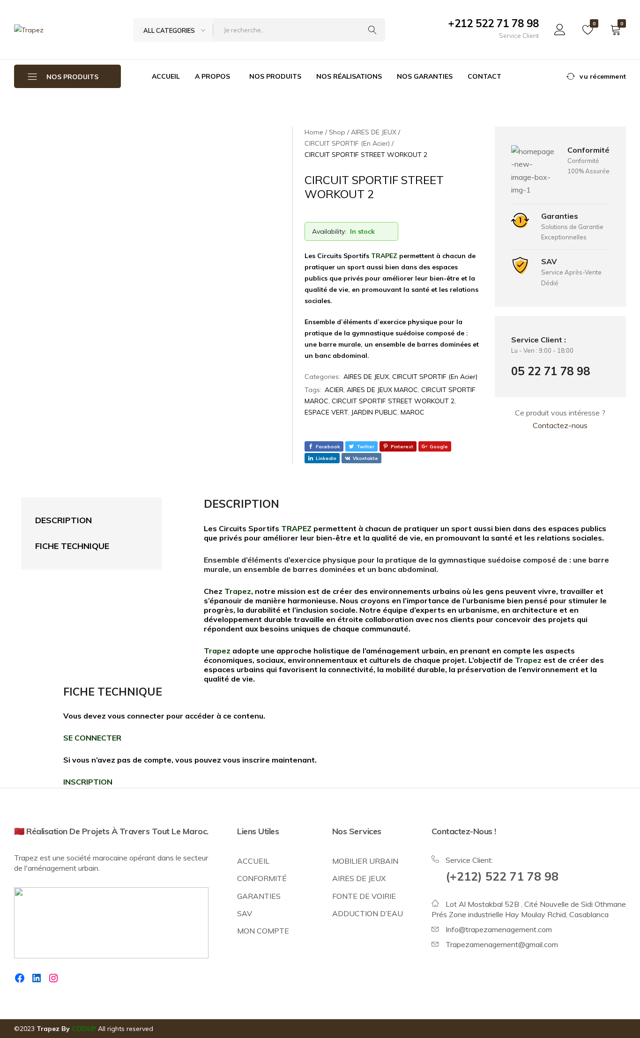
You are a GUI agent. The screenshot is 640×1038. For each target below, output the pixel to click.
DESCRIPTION (63, 520)
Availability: (329, 231)
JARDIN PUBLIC (374, 412)
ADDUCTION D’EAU (367, 913)
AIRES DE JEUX (366, 376)
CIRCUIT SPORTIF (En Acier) (434, 376)
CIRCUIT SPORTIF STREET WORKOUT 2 (393, 401)
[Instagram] (53, 978)
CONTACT (484, 76)
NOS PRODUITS (275, 76)
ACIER (334, 390)
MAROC (412, 412)
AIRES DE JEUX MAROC (382, 390)
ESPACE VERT (326, 412)
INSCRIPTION (87, 781)
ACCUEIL (166, 76)
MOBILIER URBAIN (365, 861)
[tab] (82, 521)
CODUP (84, 1028)
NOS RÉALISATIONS (349, 76)
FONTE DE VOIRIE (364, 896)
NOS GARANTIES (425, 76)
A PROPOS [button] (212, 76)
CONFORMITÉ (262, 878)
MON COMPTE (263, 930)
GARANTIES (259, 896)
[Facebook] (19, 978)
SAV (244, 913)
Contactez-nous (560, 425)
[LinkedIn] (36, 978)
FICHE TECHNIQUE (72, 546)
